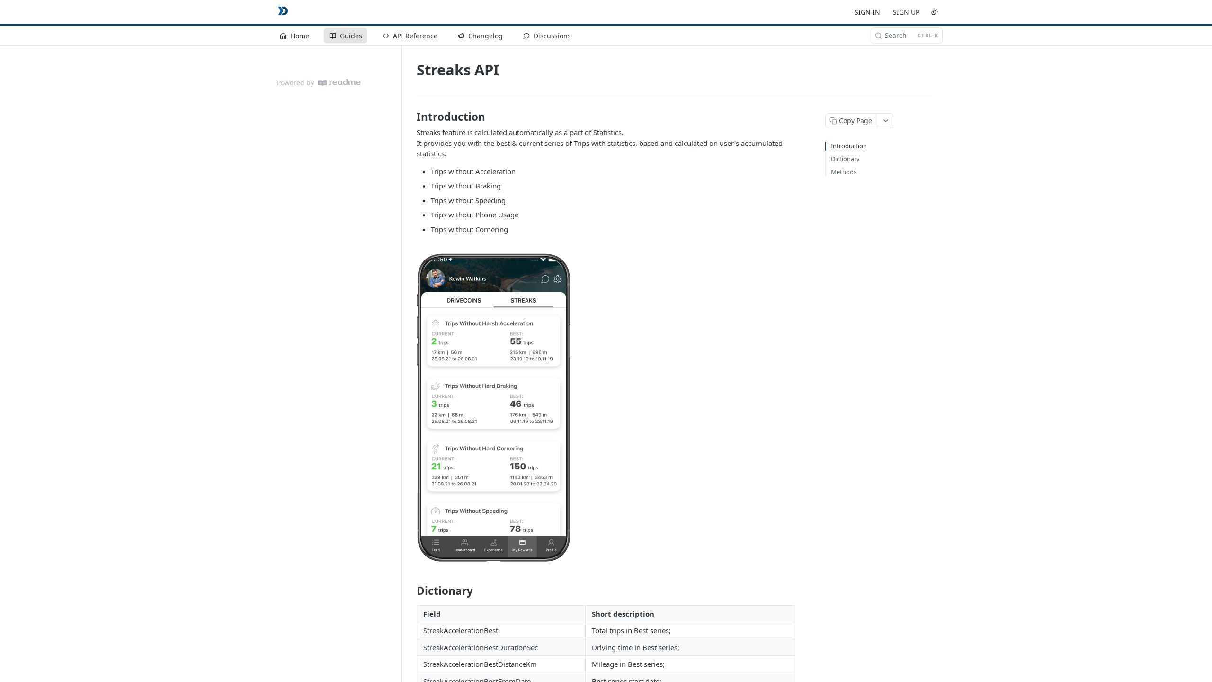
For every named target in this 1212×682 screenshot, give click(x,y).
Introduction (849, 146)
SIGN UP (906, 12)
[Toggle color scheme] (934, 11)
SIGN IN (867, 12)
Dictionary (845, 158)
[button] (606, 407)
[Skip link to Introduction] (410, 117)
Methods (843, 172)
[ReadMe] (339, 82)
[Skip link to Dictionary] (410, 591)
